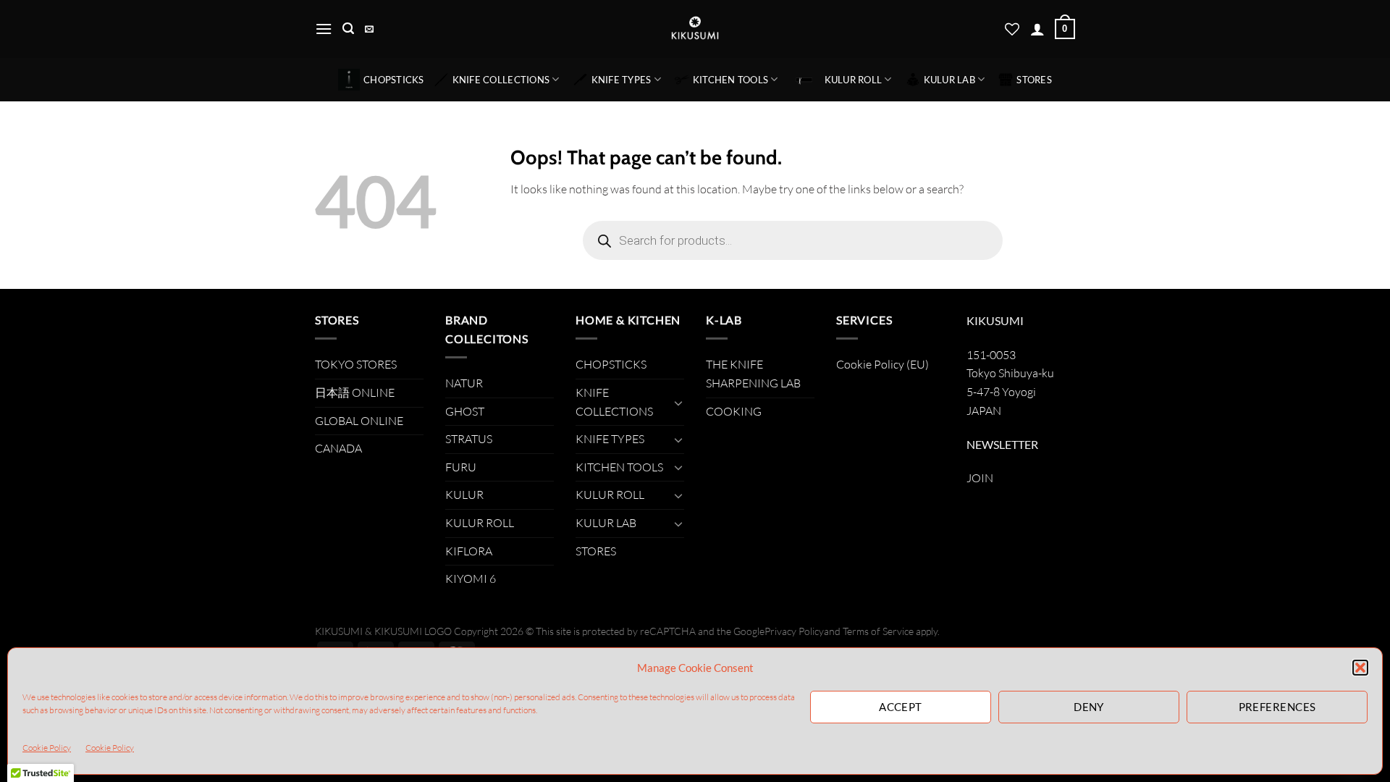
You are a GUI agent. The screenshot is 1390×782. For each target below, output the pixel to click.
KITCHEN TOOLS (730, 79)
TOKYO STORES (356, 364)
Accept (900, 706)
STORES (1034, 79)
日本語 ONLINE (355, 392)
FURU (460, 467)
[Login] (1037, 29)
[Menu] (323, 28)
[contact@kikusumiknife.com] (371, 29)
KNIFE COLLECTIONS (500, 79)
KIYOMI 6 (470, 578)
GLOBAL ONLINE (359, 420)
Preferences (1277, 706)
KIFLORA (468, 551)
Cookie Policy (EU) (882, 364)
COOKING (734, 411)
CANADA (338, 448)
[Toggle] (678, 402)
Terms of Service (878, 631)
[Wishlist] (1012, 29)
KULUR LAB (949, 79)
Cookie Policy (46, 747)
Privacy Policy (794, 631)
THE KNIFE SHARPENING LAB (753, 373)
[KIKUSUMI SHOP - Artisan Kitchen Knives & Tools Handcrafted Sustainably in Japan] (695, 29)
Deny (1089, 706)
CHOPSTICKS (393, 79)
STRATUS (468, 439)
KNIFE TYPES (621, 79)
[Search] (348, 28)
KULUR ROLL (854, 79)
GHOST (464, 411)
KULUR (464, 494)
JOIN (979, 478)
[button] (1360, 667)
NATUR (464, 383)
